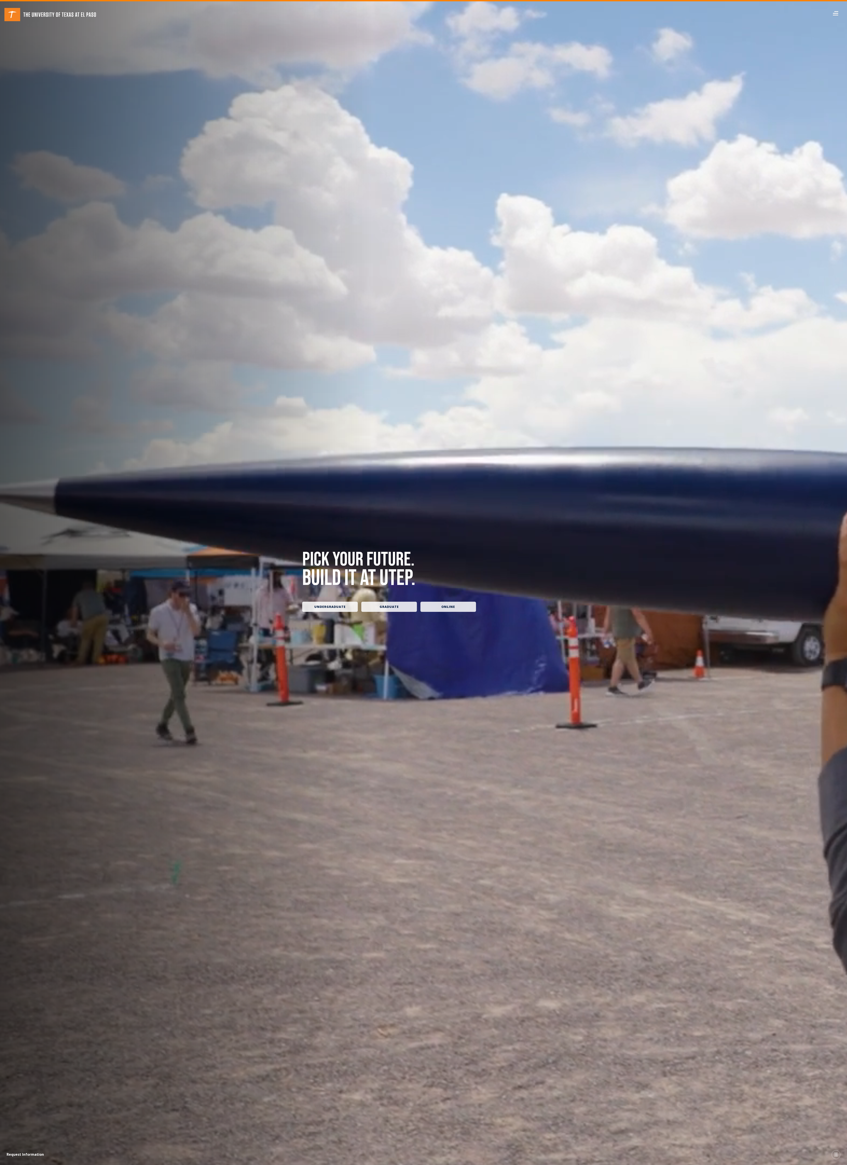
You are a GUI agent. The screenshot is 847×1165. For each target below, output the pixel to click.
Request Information (25, 1154)
